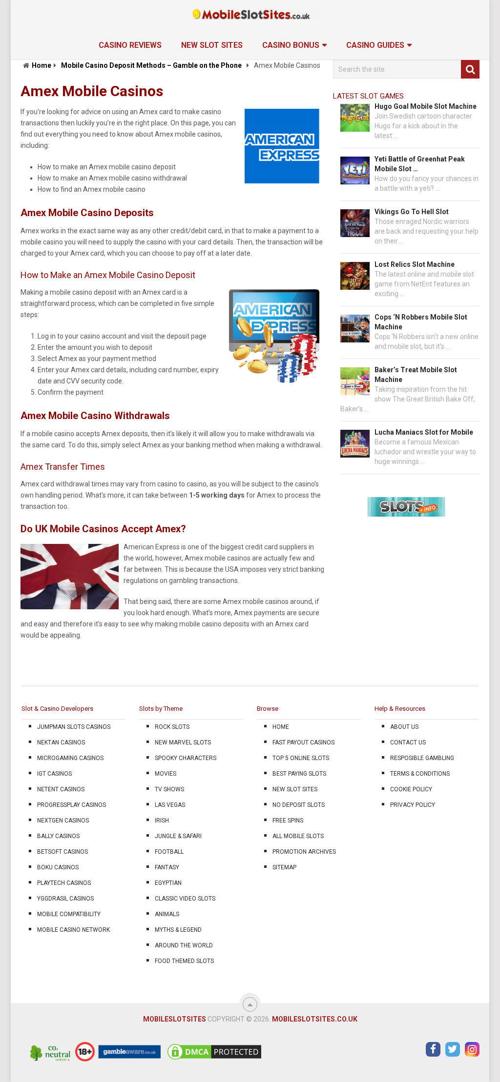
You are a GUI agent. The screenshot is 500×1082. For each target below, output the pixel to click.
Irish (162, 820)
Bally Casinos (58, 836)
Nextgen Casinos (63, 820)
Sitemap (284, 867)
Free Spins (287, 820)
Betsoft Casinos (62, 851)
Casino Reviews (130, 45)
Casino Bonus (290, 45)
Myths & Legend (178, 929)
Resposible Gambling (422, 758)
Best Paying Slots (299, 773)
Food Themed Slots (184, 961)
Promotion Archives (304, 851)
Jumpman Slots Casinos (73, 726)
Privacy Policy (412, 804)
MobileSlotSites (174, 1019)
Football (169, 851)
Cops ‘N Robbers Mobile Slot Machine (421, 322)
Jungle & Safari (178, 836)
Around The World (184, 945)
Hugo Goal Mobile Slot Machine (426, 106)
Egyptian (168, 883)
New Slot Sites (212, 45)
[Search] (470, 69)
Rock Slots (172, 726)
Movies (165, 773)
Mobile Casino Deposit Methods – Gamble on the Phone (151, 65)
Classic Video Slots (185, 898)
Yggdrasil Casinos (65, 898)
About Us (404, 726)
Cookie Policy (411, 789)
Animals (167, 914)
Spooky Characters (185, 758)
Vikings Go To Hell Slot (412, 212)
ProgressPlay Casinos (71, 804)
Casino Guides (375, 45)
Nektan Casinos (61, 742)
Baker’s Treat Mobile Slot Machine (416, 374)
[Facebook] (433, 1049)
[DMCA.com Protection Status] (214, 1059)
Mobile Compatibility (69, 914)
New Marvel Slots (183, 742)
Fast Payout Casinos (303, 742)
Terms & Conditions (420, 773)
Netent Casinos (60, 789)
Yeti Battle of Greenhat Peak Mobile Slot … (420, 164)
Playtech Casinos (64, 883)
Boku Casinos (58, 867)
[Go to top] (250, 1004)
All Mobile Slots (298, 836)
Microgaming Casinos (70, 758)
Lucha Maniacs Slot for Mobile (424, 432)
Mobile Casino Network (73, 929)
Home (41, 65)
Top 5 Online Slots (300, 758)
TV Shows (169, 789)
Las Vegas (170, 804)
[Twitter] (452, 1049)
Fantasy (167, 867)
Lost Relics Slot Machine (415, 264)
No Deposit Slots (298, 804)
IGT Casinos (54, 773)
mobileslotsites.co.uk (314, 1019)
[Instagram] (472, 1049)
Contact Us (408, 742)
